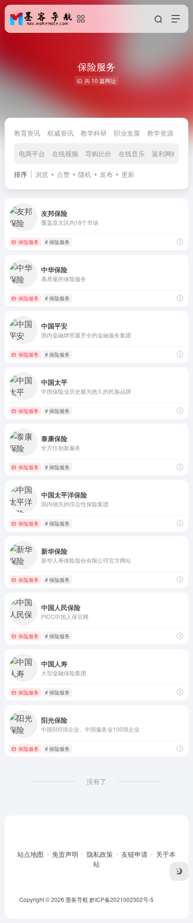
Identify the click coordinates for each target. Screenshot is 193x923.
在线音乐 (132, 153)
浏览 (41, 174)
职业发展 (127, 132)
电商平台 (32, 153)
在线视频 (65, 153)
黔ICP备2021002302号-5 (121, 899)
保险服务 (28, 241)
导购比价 (98, 153)
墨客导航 (77, 899)
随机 (84, 174)
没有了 (96, 781)
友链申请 (134, 854)
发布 (106, 174)
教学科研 (94, 132)
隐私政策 (100, 854)
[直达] (180, 241)
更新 (127, 174)
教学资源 (160, 132)
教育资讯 (27, 132)
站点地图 (30, 854)
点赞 (63, 174)
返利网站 (165, 153)
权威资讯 (60, 132)
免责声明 (65, 854)
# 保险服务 (57, 241)
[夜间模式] (179, 871)
